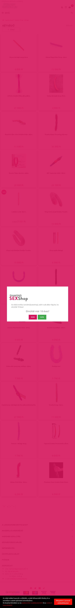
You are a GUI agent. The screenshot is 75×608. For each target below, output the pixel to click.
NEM (33, 317)
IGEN (42, 317)
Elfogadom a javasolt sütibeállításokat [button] (63, 602)
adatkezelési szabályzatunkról (32, 603)
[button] (13, 605)
